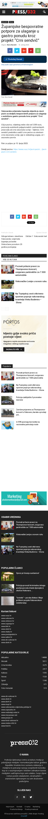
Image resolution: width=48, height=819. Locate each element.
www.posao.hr (7, 718)
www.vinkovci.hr (7, 621)
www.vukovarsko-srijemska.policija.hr (16, 707)
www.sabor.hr (6, 637)
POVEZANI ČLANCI (10, 256)
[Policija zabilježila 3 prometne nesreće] (7, 400)
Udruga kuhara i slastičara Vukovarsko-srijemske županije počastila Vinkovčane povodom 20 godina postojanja (12, 241)
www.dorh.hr (6, 702)
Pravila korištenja (16, 809)
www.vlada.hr (6, 632)
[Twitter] (31, 797)
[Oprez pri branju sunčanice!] (7, 576)
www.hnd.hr (6, 726)
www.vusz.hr (6, 616)
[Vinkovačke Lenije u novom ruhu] (7, 284)
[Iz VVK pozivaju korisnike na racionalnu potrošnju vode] (7, 425)
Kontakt (19, 807)
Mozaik (4, 661)
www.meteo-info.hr (8, 723)
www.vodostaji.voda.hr (10, 712)
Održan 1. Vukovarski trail (36, 236)
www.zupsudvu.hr (8, 710)
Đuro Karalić (12, 45)
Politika (4, 669)
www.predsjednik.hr (9, 634)
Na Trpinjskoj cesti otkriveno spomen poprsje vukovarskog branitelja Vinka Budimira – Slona (30, 387)
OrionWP (24, 816)
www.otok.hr (6, 629)
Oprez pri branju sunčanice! (27, 573)
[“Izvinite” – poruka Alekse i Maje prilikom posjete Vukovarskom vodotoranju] (7, 600)
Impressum (10, 807)
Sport (3, 680)
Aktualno (5, 22)
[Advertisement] (24, 183)
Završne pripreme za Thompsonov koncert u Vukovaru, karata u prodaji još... (31, 412)
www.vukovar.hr (7, 618)
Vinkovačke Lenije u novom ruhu (31, 281)
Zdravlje (4, 684)
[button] (44, 11)
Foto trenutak (7, 688)
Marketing (36, 807)
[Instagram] (24, 797)
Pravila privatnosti (31, 809)
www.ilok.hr (5, 626)
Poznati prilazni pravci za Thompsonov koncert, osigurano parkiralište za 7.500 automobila (30, 375)
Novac (11, 22)
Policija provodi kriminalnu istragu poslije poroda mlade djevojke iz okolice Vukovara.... (30, 588)
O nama (27, 807)
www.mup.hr (6, 704)
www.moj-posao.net (9, 715)
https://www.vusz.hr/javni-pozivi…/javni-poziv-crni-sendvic (24, 150)
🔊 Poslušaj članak (14, 59)
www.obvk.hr (6, 642)
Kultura (4, 672)
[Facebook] (17, 797)
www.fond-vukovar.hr (9, 720)
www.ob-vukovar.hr (9, 640)
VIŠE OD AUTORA (10, 260)
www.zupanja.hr (7, 624)
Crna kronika (6, 665)
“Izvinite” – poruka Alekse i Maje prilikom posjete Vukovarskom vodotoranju (29, 600)
